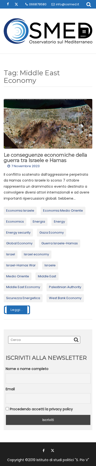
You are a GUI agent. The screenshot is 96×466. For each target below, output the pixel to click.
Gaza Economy (51, 232)
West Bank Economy (65, 298)
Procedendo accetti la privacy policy (41, 409)
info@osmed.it (67, 4)
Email (10, 389)
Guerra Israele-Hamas (59, 243)
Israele (50, 265)
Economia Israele (20, 210)
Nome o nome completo (27, 368)
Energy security (18, 232)
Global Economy (19, 243)
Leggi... (17, 309)
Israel (10, 254)
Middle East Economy (23, 287)
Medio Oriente (17, 276)
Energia (39, 221)
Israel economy (36, 254)
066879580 (38, 4)
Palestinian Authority (65, 287)
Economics (15, 221)
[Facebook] (44, 451)
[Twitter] (52, 451)
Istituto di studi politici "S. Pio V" (62, 459)
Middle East (47, 276)
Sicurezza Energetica (23, 298)
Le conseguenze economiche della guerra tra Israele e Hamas (45, 157)
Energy (59, 221)
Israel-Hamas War (21, 265)
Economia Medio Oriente (63, 210)
